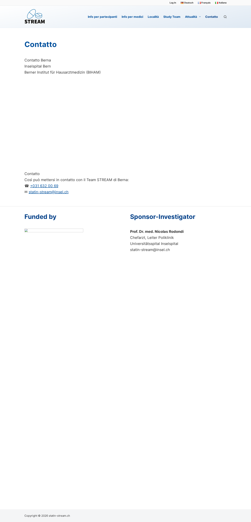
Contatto (211, 17)
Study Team (171, 17)
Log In (173, 2)
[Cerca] (225, 16)
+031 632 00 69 (44, 186)
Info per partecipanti (102, 17)
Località (153, 17)
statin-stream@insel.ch (49, 192)
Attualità (191, 17)
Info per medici (132, 17)
